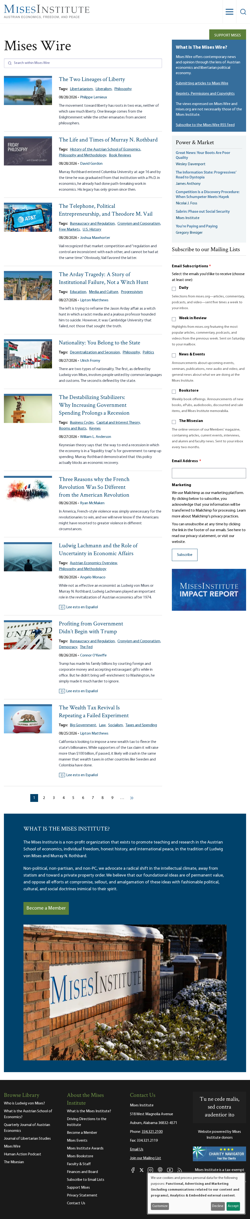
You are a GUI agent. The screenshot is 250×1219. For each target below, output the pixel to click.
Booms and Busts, (73, 429)
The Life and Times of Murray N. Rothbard (108, 140)
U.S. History (92, 230)
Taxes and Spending (141, 725)
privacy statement (201, 536)
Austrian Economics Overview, (94, 563)
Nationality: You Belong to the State (99, 343)
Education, (78, 292)
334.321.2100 (152, 1132)
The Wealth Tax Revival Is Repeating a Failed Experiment (94, 712)
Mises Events (77, 1141)
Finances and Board (82, 1172)
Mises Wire (12, 1147)
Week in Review (193, 318)
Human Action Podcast (22, 1154)
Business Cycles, (82, 423)
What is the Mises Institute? (89, 1111)
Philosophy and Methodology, (83, 155)
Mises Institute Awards (85, 1148)
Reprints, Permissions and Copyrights (205, 94)
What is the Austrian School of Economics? (28, 1114)
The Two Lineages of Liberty (92, 79)
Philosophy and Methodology (82, 569)
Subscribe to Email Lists (85, 1180)
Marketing (181, 485)
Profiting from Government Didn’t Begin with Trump (91, 628)
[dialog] (196, 1193)
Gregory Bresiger (189, 233)
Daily (183, 288)
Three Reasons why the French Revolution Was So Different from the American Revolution (94, 487)
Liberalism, (103, 89)
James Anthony (188, 184)
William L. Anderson (95, 437)
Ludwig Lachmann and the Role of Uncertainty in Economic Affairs (98, 550)
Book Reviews (120, 155)
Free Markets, (70, 230)
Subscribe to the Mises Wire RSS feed (205, 125)
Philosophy (123, 89)
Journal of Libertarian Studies (27, 1139)
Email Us (136, 1149)
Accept (233, 1206)
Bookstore (188, 391)
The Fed (86, 647)
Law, (102, 725)
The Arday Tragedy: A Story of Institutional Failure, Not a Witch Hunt (103, 278)
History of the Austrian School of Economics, (105, 150)
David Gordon (91, 164)
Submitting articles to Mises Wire (202, 83)
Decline (217, 1206)
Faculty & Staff (79, 1164)
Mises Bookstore (80, 1156)
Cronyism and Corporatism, (139, 224)
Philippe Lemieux (93, 97)
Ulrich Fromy (90, 361)
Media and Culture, (104, 292)
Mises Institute (187, 218)
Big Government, (83, 725)
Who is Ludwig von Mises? (24, 1103)
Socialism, (116, 725)
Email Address (186, 461)
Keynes (95, 429)
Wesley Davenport (191, 164)
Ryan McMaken (92, 503)
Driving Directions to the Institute (86, 1122)
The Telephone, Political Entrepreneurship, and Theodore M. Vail (106, 210)
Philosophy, (132, 352)
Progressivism (132, 292)
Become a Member (46, 908)
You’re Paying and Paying (197, 226)
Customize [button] (160, 1206)
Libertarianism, (82, 89)
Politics (148, 352)
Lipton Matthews (94, 300)
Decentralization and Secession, (95, 352)
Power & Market (195, 143)
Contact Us (76, 1203)
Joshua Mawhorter (95, 238)
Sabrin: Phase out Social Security (203, 212)
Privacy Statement (82, 1195)
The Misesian (191, 421)
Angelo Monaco (92, 577)
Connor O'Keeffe (93, 655)
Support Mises (227, 35)
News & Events (192, 354)
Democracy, (68, 647)
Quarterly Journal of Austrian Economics (27, 1128)
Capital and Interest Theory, (118, 423)
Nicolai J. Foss (186, 203)
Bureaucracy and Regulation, (92, 224)
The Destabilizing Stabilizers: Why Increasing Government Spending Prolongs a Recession (94, 405)
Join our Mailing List (145, 1158)
